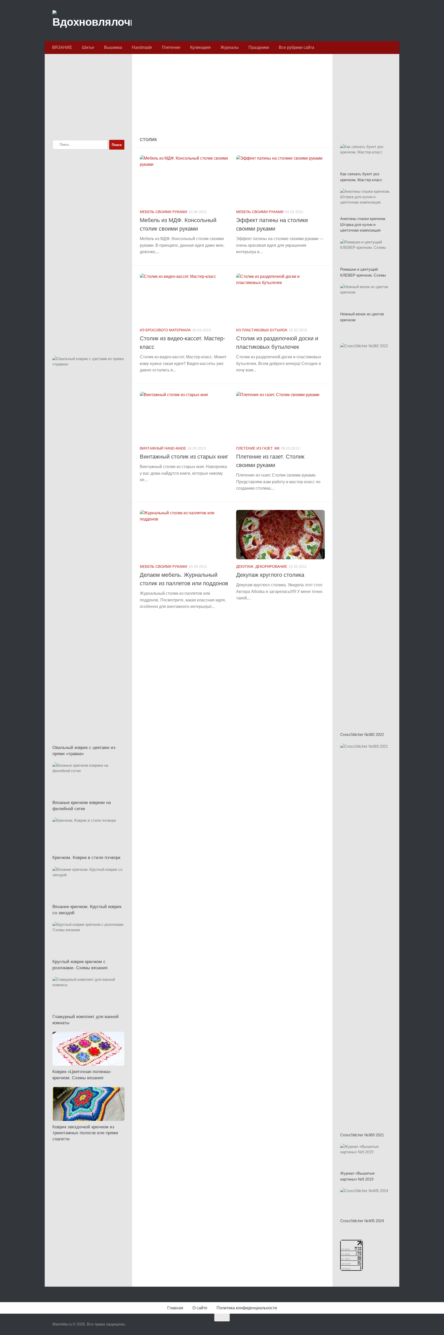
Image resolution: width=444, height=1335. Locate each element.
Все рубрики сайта (296, 47)
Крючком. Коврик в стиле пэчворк (86, 857)
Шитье (88, 47)
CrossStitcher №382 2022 (362, 734)
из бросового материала (165, 330)
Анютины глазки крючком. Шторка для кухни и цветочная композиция (363, 224)
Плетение (171, 47)
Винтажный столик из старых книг (184, 456)
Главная (175, 1308)
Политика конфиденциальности (247, 1308)
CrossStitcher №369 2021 (362, 1135)
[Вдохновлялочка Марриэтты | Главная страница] (92, 20)
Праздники (258, 47)
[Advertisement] (232, 96)
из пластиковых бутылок (261, 330)
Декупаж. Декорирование (261, 566)
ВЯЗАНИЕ (62, 47)
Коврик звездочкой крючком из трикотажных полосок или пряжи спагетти (85, 1132)
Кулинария (200, 47)
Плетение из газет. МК (258, 448)
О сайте (199, 1308)
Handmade (142, 47)
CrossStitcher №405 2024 (362, 1221)
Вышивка (113, 47)
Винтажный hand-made (163, 448)
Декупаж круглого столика (270, 575)
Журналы (229, 47)
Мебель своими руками (163, 212)
